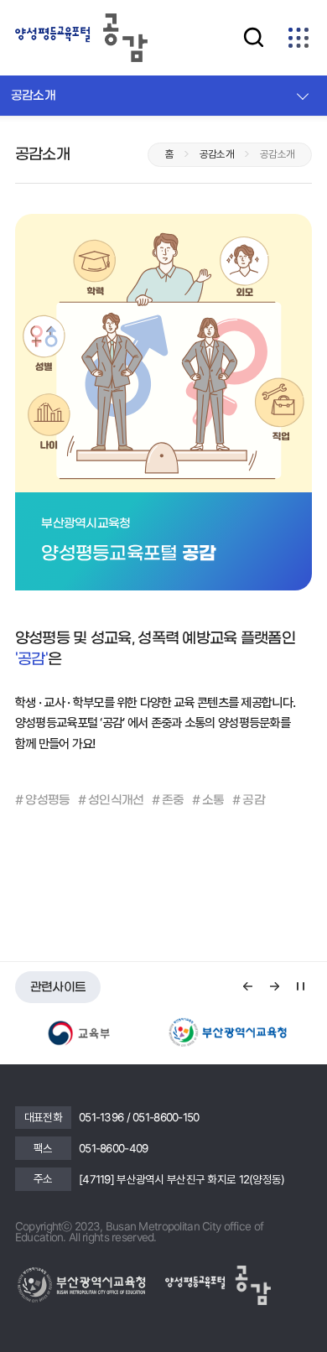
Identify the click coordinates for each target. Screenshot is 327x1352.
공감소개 (33, 96)
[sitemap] (299, 37)
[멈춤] (300, 986)
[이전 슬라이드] (248, 986)
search (254, 37)
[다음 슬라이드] (274, 986)
